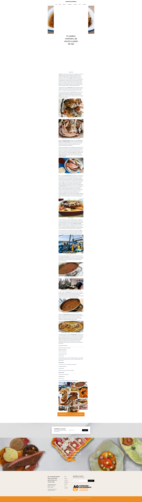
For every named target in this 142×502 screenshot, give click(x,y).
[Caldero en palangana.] (73, 391)
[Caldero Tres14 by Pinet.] (65, 394)
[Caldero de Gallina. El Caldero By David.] (73, 387)
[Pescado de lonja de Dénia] (81, 404)
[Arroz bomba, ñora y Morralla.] (73, 382)
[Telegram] (79, 414)
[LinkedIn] (77, 414)
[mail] (72, 499)
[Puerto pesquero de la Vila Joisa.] (65, 382)
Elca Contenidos (72, 497)
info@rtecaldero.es (62, 376)
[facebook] (68, 499)
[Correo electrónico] (82, 414)
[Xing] (81, 414)
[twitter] (69, 499)
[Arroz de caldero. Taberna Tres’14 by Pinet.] (81, 382)
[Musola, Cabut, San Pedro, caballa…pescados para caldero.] (73, 400)
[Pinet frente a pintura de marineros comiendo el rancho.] (65, 405)
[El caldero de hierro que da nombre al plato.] (73, 395)
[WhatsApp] (78, 414)
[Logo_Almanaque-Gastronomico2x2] (71, 1)
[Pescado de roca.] (73, 406)
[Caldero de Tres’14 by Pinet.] (65, 388)
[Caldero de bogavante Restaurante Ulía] (81, 387)
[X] (75, 414)
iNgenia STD (89, 497)
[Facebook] (74, 414)
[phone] (73, 499)
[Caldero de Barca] (81, 398)
